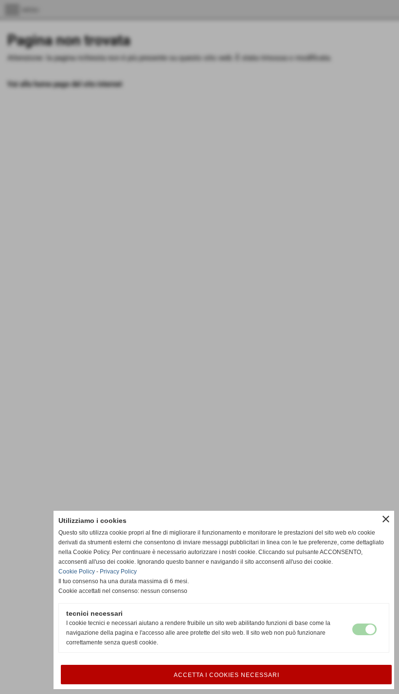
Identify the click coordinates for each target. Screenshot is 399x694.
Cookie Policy (76, 571)
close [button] (386, 519)
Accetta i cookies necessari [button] (226, 675)
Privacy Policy (118, 571)
